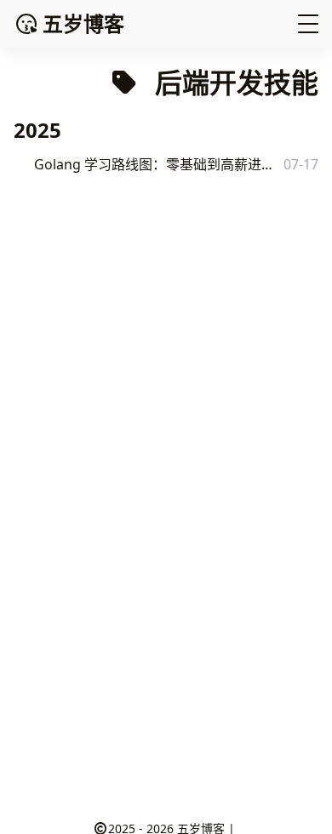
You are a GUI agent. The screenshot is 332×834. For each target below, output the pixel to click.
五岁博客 (83, 23)
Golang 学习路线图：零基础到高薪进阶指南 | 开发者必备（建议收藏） (157, 164)
